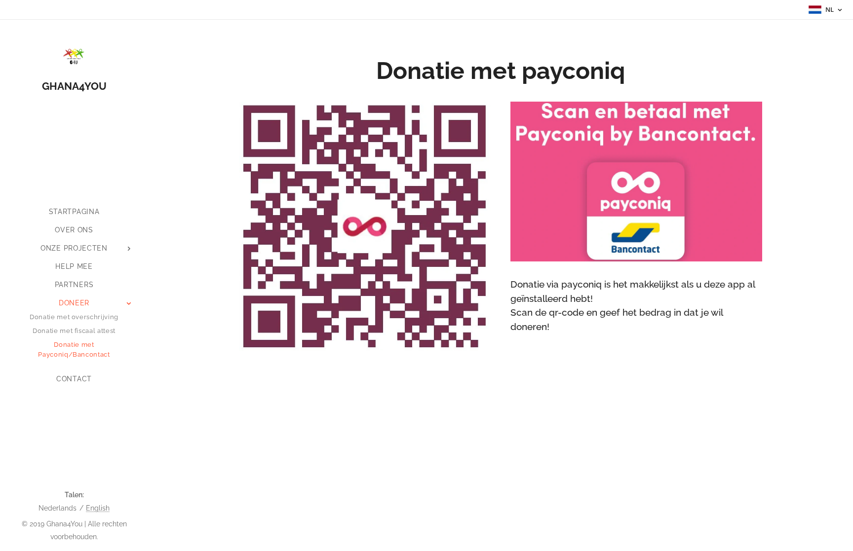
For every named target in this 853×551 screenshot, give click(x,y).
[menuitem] (74, 212)
